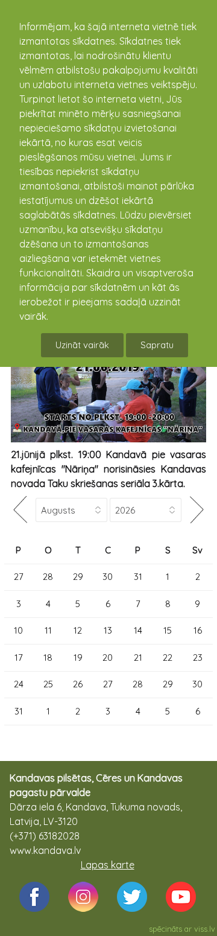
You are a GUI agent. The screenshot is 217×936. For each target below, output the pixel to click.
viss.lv (204, 929)
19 (78, 657)
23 (198, 657)
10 (18, 630)
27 (19, 576)
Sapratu (157, 345)
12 (78, 630)
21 (138, 657)
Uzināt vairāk (82, 345)
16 (197, 630)
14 (138, 630)
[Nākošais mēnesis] (197, 509)
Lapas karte (107, 865)
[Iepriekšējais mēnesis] (20, 509)
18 (47, 657)
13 (108, 630)
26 (78, 684)
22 (167, 657)
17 (18, 657)
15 (167, 630)
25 (48, 684)
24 (19, 684)
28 (48, 576)
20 (107, 657)
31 (138, 576)
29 (78, 576)
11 (48, 630)
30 (107, 576)
